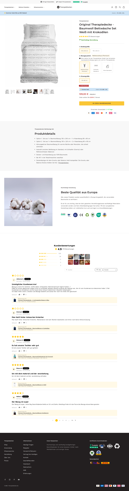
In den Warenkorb (102, 103)
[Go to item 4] (87, 256)
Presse (6, 460)
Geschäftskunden (28, 460)
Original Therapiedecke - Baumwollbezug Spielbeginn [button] (33, 413)
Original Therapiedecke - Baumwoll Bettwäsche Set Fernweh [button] (35, 356)
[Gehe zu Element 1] (7, 91)
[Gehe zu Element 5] (29, 91)
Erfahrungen (27, 473)
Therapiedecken (84, 21)
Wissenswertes (9, 451)
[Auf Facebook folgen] (5, 479)
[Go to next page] (75, 420)
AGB (24, 470)
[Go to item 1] (70, 256)
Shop (5, 444)
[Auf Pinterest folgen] (14, 479)
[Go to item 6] (76, 262)
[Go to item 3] (81, 256)
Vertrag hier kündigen (30, 454)
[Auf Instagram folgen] (10, 479)
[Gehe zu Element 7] (41, 91)
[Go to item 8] (87, 262)
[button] (83, 36)
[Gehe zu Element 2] (12, 91)
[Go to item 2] (76, 256)
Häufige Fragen (28, 444)
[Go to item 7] (81, 262)
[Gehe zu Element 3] (18, 91)
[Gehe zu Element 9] (52, 91)
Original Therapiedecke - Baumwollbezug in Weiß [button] (32, 384)
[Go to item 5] (70, 262)
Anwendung (8, 448)
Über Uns (7, 457)
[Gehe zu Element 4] (24, 91)
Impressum (26, 464)
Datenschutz (27, 467)
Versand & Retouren (29, 451)
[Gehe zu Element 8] (46, 91)
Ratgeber (26, 448)
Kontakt (25, 457)
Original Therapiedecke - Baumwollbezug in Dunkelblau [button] (33, 328)
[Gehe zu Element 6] (35, 91)
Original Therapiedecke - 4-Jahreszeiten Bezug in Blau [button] (33, 300)
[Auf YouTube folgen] (19, 479)
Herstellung (8, 454)
